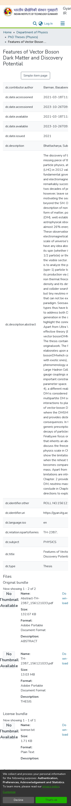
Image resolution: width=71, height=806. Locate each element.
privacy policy (50, 786)
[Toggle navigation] (62, 23)
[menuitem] (40, 23)
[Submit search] (34, 23)
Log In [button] (48, 23)
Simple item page (35, 75)
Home (7, 32)
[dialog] (35, 788)
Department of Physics (32, 32)
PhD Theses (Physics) (23, 37)
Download (65, 598)
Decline (18, 800)
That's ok (51, 800)
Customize (9, 792)
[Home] (31, 12)
